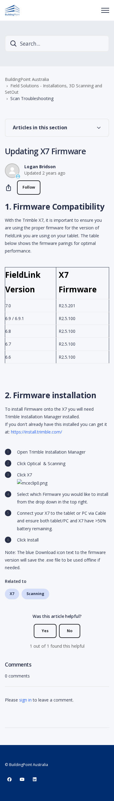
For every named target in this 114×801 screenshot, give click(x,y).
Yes (45, 630)
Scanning (35, 593)
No (69, 630)
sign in (25, 700)
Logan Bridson (40, 166)
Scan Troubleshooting (32, 98)
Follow (28, 187)
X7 (12, 593)
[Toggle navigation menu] (105, 10)
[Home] (12, 10)
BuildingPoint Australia (27, 79)
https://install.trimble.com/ (36, 432)
